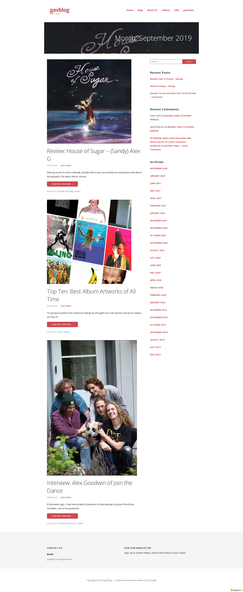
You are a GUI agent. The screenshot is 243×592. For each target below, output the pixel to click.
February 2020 (158, 295)
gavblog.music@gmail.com (59, 559)
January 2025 (157, 175)
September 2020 (159, 242)
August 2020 (157, 250)
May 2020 (155, 272)
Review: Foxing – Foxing (162, 86)
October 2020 (158, 235)
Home (130, 10)
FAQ (176, 10)
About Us (152, 10)
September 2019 (159, 332)
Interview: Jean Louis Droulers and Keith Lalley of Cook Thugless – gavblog (170, 142)
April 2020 (155, 280)
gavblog (59, 9)
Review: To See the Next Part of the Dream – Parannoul (173, 95)
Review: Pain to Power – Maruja (166, 78)
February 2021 (158, 205)
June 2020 (155, 265)
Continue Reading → (62, 184)
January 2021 (157, 213)
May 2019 (155, 354)
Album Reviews (66, 191)
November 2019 (158, 317)
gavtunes (188, 10)
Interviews (64, 523)
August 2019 (157, 339)
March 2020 (156, 287)
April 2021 (155, 198)
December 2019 (158, 309)
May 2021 (155, 190)
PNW (80, 523)
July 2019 (155, 347)
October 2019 (158, 324)
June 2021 (155, 183)
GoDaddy (152, 580)
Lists (60, 332)
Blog (140, 10)
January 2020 (157, 302)
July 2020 (155, 257)
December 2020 (158, 220)
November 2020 (158, 228)
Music (78, 191)
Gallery (166, 10)
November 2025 (158, 168)
